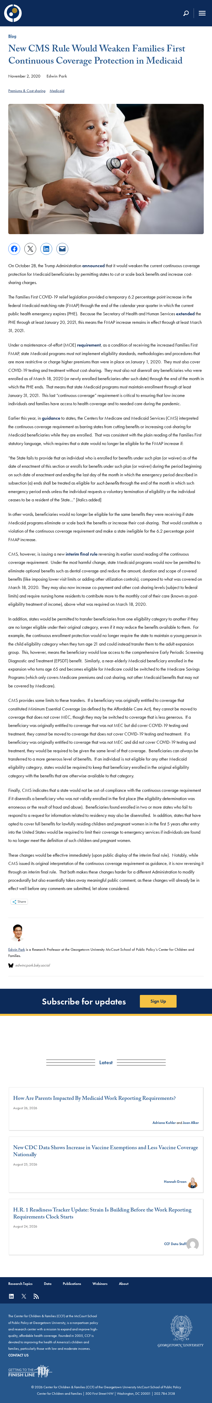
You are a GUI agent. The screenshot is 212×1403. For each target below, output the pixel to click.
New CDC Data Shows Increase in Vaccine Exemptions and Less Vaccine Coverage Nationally (105, 1152)
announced (93, 266)
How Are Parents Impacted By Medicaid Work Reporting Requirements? (94, 1099)
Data (47, 1284)
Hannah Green (175, 1181)
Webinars (100, 1284)
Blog (12, 36)
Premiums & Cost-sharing (27, 90)
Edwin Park (57, 76)
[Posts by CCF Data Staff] (192, 1244)
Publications (72, 1284)
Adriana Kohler (164, 1123)
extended (185, 314)
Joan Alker (191, 1123)
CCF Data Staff (175, 1244)
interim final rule (81, 554)
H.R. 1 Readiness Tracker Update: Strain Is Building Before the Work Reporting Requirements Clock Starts (102, 1214)
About (123, 1284)
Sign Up (158, 1001)
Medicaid (57, 90)
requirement (89, 345)
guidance (51, 418)
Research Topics (20, 1284)
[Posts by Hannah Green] (192, 1181)
